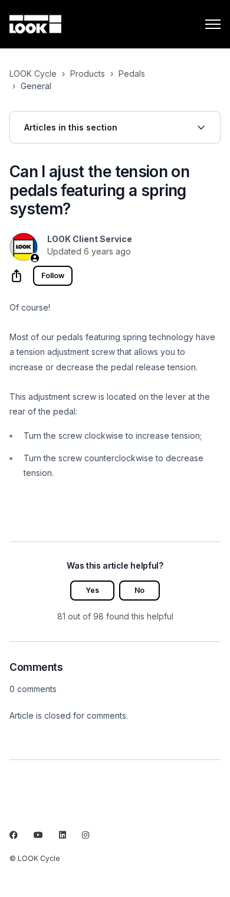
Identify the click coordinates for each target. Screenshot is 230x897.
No (139, 590)
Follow (52, 275)
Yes (92, 590)
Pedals (132, 74)
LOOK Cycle (33, 74)
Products (87, 74)
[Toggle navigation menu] (213, 24)
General (36, 86)
